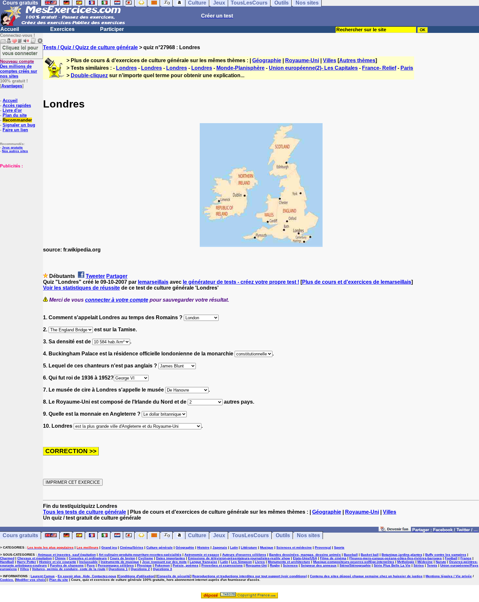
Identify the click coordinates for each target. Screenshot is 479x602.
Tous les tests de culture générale (84, 512)
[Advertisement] (19, 201)
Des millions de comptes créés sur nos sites (18, 69)
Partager (116, 276)
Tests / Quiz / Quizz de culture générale (90, 47)
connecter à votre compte (116, 300)
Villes (329, 60)
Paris (406, 68)
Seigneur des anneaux (319, 565)
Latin (234, 547)
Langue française (203, 562)
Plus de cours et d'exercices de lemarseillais (356, 282)
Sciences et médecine (294, 547)
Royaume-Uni (302, 60)
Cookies (6, 579)
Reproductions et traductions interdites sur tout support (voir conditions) (249, 576)
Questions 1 (118, 569)
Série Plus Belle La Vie (392, 565)
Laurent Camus (43, 576)
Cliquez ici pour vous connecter (20, 50)
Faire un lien (15, 129)
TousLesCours (250, 535)
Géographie (266, 60)
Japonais (219, 547)
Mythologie (405, 562)
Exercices (62, 29)
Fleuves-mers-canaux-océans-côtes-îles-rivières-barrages (395, 558)
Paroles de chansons (67, 565)
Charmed (7, 558)
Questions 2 (140, 569)
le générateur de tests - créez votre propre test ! (241, 282)
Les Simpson (241, 562)
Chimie (60, 558)
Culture (197, 535)
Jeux (219, 535)
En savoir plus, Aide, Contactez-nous (87, 576)
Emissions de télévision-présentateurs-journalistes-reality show (239, 558)
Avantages (11, 85)
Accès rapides (17, 105)
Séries (419, 565)
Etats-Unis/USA (305, 558)
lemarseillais (153, 282)
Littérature (249, 547)
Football (451, 558)
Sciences (290, 565)
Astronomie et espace (201, 554)
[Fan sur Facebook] (395, 529)
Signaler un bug (19, 124)
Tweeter (95, 276)
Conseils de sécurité (173, 576)
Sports (339, 547)
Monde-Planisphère (240, 68)
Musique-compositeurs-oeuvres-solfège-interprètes (353, 562)
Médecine (425, 562)
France (466, 558)
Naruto (441, 562)
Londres (126, 68)
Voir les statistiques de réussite (81, 288)
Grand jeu (109, 547)
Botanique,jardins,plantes (402, 554)
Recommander (17, 120)
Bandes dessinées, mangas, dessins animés (305, 554)
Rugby (275, 565)
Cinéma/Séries (131, 547)
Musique (266, 547)
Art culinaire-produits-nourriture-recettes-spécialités (140, 554)
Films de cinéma (333, 558)
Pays (91, 565)
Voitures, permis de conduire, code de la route (69, 569)
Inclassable (88, 562)
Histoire (203, 547)
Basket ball (370, 554)
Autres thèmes (357, 60)
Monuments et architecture (289, 562)
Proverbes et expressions (222, 565)
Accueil (9, 29)
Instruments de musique (120, 562)
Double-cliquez (89, 75)
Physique (144, 565)
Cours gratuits (20, 535)
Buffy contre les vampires (445, 554)
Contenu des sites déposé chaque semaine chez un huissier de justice (366, 576)
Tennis (432, 565)
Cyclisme (145, 558)
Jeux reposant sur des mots (164, 562)
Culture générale (159, 547)
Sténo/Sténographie (355, 565)
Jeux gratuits (12, 147)
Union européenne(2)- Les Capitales (313, 68)
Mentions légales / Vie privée (449, 576)
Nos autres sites (15, 151)
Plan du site (15, 115)
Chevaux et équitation (34, 558)
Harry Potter (26, 562)
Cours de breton (122, 558)
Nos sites (308, 535)
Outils (283, 535)
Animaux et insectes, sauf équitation (67, 554)
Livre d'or (12, 110)
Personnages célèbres (116, 565)
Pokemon (162, 565)
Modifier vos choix (30, 579)
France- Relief (379, 68)
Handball (7, 562)
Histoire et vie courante (57, 562)
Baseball (351, 554)
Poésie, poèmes (185, 565)
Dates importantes (170, 558)
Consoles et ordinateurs (88, 558)
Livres (260, 562)
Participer (112, 29)
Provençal (323, 547)
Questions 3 (162, 569)
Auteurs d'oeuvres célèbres (244, 554)
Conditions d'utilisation (136, 576)
